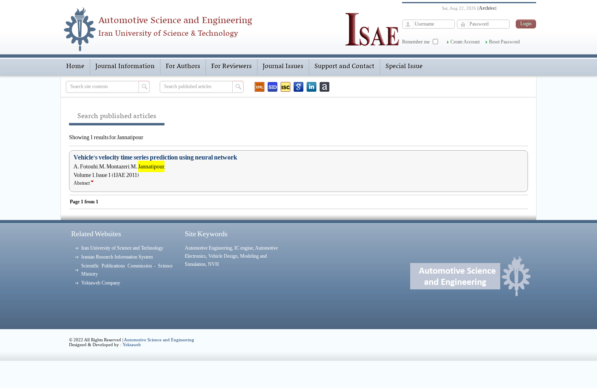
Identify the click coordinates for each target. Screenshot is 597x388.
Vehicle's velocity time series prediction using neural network (155, 157)
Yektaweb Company (100, 283)
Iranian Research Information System (117, 257)
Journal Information (125, 66)
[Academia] (324, 87)
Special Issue (404, 66)
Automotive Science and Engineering (159, 339)
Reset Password (504, 42)
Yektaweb (132, 344)
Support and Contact (344, 66)
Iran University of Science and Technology (122, 248)
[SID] (272, 87)
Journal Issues (283, 66)
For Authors (183, 66)
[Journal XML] (259, 87)
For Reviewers (231, 66)
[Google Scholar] (298, 87)
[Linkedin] (311, 87)
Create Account (465, 42)
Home (75, 66)
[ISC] (285, 87)
